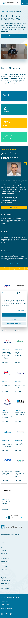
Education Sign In (5, 583)
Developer (3, 550)
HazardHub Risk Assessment (7, 566)
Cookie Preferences (6, 608)
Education (3, 556)
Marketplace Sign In (5, 586)
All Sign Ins (5, 577)
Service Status (4, 569)
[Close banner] (25, 293)
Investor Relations (5, 558)
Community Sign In (5, 580)
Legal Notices (5, 604)
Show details (21, 310)
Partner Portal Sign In (5, 588)
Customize (13, 319)
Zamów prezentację (25, 2)
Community (3, 545)
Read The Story (14, 207)
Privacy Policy (5, 601)
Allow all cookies (14, 314)
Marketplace (4, 564)
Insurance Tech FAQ (5, 561)
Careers (2, 542)
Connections (4, 547)
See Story (5, 331)
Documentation (4, 553)
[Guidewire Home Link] (11, 527)
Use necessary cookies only (14, 323)
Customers (9, 11)
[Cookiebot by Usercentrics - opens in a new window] (17, 293)
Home (2, 11)
